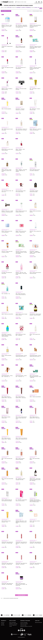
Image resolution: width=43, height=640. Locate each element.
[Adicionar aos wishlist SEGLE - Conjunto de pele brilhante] (35, 386)
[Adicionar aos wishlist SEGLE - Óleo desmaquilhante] (7, 98)
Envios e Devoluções (12, 622)
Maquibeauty (3, 620)
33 (34, 107)
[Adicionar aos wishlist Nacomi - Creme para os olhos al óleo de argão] (35, 510)
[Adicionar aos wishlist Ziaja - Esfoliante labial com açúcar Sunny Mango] (7, 118)
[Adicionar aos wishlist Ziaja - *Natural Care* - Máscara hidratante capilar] (35, 98)
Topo (2, 5)
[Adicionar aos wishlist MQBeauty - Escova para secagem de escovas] (21, 78)
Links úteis (37, 620)
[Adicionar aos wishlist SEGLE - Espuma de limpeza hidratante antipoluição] (21, 448)
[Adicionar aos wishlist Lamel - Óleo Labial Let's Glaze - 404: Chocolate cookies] (21, 180)
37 (6, 354)
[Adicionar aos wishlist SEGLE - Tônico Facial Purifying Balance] (35, 448)
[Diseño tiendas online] (30, 634)
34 (6, 45)
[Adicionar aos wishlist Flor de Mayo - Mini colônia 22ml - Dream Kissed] (7, 262)
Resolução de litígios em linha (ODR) (26, 626)
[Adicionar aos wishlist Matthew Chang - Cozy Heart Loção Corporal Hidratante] (7, 139)
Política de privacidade (24, 623)
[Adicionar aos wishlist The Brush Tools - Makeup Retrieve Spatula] (7, 36)
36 (20, 477)
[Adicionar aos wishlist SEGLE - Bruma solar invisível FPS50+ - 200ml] (7, 468)
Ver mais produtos (21, 595)
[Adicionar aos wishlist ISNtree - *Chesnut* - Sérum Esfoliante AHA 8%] (21, 139)
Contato (10, 626)
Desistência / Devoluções (13, 623)
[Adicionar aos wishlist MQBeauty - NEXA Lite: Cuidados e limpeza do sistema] (7, 78)
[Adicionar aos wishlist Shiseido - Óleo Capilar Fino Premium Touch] (7, 57)
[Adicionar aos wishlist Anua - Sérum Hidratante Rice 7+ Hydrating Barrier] (21, 57)
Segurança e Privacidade (25, 620)
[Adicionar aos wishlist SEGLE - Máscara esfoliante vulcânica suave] (7, 406)
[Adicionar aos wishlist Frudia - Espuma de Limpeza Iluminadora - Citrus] (7, 510)
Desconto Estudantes (38, 622)
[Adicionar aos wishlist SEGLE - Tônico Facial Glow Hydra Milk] (7, 448)
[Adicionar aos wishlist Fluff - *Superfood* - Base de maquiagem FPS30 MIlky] (21, 468)
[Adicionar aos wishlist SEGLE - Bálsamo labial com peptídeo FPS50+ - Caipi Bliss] (7, 427)
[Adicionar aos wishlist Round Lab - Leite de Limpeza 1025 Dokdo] (35, 220)
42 (6, 168)
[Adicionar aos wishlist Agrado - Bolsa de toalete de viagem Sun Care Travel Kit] (21, 303)
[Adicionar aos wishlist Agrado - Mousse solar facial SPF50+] (7, 303)
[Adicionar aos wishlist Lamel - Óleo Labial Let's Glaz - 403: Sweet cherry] (7, 180)
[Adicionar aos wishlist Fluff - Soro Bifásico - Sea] (7, 283)
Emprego (2, 623)
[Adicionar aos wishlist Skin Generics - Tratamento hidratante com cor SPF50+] (21, 98)
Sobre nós (2, 622)
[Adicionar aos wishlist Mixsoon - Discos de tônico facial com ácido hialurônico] (7, 220)
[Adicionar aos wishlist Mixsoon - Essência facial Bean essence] (7, 345)
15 (17, 45)
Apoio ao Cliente (12, 620)
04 (18, 45)
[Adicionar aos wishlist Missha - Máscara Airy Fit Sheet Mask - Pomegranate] (21, 324)
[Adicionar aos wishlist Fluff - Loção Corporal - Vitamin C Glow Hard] (35, 78)
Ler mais (41, 8)
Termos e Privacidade (23, 622)
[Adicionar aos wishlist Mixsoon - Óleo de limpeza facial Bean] (35, 324)
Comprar (7, 53)
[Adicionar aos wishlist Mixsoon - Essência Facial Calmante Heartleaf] (35, 200)
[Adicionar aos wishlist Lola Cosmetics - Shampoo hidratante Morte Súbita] (35, 180)
